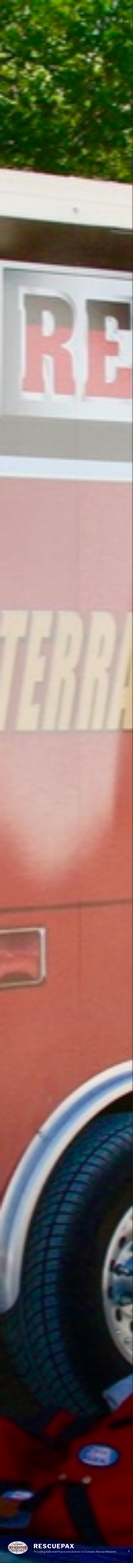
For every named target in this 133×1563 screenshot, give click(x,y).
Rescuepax (54, 1546)
